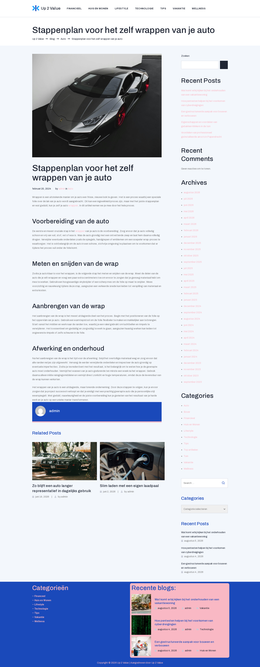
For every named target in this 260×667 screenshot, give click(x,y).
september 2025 (193, 262)
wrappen (73, 205)
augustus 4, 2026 (167, 629)
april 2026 (189, 217)
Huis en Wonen (98, 8)
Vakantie (179, 8)
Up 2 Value (50, 8)
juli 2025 (188, 268)
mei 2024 (189, 331)
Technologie (144, 8)
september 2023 (193, 382)
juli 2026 (188, 198)
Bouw (187, 412)
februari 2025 (191, 293)
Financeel (39, 596)
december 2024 (192, 306)
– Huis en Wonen (41, 600)
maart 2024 (190, 344)
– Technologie (40, 608)
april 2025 (189, 281)
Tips (163, 8)
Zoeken (185, 56)
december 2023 (192, 363)
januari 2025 (190, 300)
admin (62, 188)
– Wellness (38, 621)
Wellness (199, 8)
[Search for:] (204, 483)
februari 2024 (191, 350)
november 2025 (192, 249)
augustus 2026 (192, 192)
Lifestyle (121, 8)
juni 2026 (188, 205)
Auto (70, 188)
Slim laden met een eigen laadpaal (129, 486)
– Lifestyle (38, 604)
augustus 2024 (192, 318)
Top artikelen (191, 449)
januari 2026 (190, 236)
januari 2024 (190, 356)
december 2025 (192, 243)
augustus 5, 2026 (167, 608)
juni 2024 (189, 325)
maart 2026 (190, 224)
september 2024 (193, 312)
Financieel (74, 8)
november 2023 (192, 369)
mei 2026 (189, 211)
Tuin (186, 456)
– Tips (35, 613)
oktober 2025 (191, 255)
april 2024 (189, 337)
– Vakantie (38, 617)
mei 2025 (189, 274)
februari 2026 (191, 230)
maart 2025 (190, 287)
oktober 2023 (191, 375)
